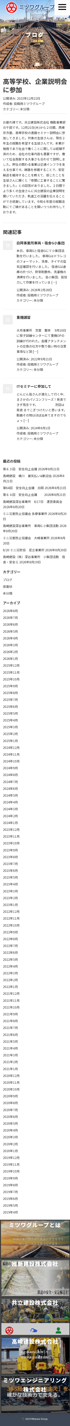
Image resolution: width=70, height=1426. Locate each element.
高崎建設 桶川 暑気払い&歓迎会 (27, 475)
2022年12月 (11, 911)
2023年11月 (11, 836)
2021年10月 (11, 1007)
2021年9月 (10, 1014)
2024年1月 (10, 822)
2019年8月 (10, 1185)
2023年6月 (10, 870)
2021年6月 (10, 1034)
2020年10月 (11, 1089)
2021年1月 (10, 1068)
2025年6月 (10, 706)
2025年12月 (11, 665)
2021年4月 (10, 1048)
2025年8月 (10, 692)
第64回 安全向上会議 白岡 (23, 487)
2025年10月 (11, 679)
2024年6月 (10, 788)
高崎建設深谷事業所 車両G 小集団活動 (31, 525)
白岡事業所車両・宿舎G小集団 (41, 242)
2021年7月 (10, 1027)
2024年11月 (11, 754)
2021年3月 (10, 1055)
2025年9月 (10, 686)
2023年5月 (10, 877)
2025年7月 (10, 699)
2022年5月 (10, 959)
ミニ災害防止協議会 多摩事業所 (25, 513)
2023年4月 (10, 884)
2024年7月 (10, 781)
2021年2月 (10, 1061)
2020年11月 (11, 1082)
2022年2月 (10, 979)
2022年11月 (11, 918)
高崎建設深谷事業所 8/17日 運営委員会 (32, 501)
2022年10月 (11, 925)
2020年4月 (10, 1130)
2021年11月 (11, 1000)
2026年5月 (10, 631)
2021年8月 (10, 1020)
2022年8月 (10, 938)
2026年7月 (10, 617)
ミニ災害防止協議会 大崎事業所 (26, 538)
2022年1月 (10, 986)
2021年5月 (10, 1041)
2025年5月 (10, 713)
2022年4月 (10, 966)
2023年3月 (10, 891)
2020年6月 (10, 1116)
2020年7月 (10, 1109)
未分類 (24, 109)
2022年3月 (10, 973)
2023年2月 (10, 897)
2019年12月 (11, 1157)
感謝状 (7, 586)
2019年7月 (10, 1191)
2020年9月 (10, 1096)
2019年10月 (11, 1171)
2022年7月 (10, 945)
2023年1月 (10, 904)
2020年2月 (10, 1144)
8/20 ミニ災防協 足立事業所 (23, 550)
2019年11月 (11, 1164)
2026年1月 (10, 658)
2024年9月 (10, 768)
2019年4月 (10, 1212)
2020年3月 (10, 1137)
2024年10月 (11, 761)
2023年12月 (11, 829)
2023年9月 (10, 850)
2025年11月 (11, 672)
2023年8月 (10, 857)
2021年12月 (11, 993)
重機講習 (24, 317)
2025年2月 (10, 733)
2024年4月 (10, 802)
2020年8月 (10, 1102)
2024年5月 (10, 795)
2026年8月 (10, 610)
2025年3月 (10, 727)
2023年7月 (10, 863)
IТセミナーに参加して (34, 386)
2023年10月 (11, 843)
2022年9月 (10, 932)
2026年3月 (10, 645)
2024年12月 (11, 747)
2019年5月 (10, 1205)
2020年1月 (10, 1150)
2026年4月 (10, 638)
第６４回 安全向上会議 (23, 494)
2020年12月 (11, 1075)
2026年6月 (10, 624)
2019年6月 (10, 1198)
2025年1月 (10, 740)
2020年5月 (10, 1123)
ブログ (7, 579)
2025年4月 (10, 720)
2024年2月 (10, 816)
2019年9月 (10, 1178)
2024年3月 (10, 809)
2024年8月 (10, 774)
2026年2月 (10, 651)
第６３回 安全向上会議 (20, 469)
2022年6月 (10, 952)
